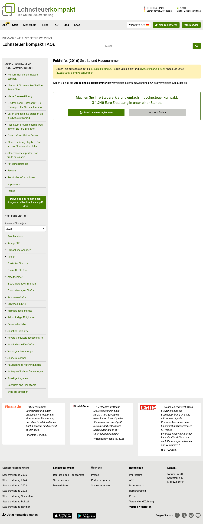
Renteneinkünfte (16, 303)
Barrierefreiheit (137, 490)
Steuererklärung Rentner (16, 506)
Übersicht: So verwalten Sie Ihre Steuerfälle (25, 87)
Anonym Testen (157, 112)
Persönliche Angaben (19, 250)
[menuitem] (139, 25)
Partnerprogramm (101, 480)
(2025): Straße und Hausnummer (74, 72)
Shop (77, 24)
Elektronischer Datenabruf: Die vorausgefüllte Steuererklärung (24, 105)
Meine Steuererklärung (20, 96)
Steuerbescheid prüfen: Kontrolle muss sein (23, 155)
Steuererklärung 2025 (153, 68)
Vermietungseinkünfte (19, 310)
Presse (11, 190)
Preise (45, 24)
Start (15, 24)
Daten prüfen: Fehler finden (22, 135)
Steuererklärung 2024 (14, 480)
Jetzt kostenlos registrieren (98, 112)
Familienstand (15, 236)
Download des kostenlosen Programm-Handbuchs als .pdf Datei (25, 202)
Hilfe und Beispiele (17, 163)
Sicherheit (29, 24)
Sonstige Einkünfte (18, 331)
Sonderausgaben (16, 358)
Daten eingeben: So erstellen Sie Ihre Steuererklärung (25, 115)
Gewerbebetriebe (16, 324)
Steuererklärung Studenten (17, 496)
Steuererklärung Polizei (15, 501)
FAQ (56, 24)
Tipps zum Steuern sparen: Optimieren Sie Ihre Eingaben (25, 126)
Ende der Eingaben (17, 391)
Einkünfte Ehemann (18, 263)
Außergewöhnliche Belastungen (25, 371)
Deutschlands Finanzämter (68, 474)
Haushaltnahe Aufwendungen (24, 364)
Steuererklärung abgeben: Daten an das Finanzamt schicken (25, 144)
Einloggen (193, 24)
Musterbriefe (60, 485)
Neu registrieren (167, 24)
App (4, 24)
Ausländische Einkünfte (20, 344)
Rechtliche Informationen (21, 177)
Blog (66, 24)
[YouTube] (198, 515)
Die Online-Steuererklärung (35, 15)
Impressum (13, 184)
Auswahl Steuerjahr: (16, 223)
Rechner (11, 170)
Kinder (11, 256)
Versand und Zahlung (141, 501)
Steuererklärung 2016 (103, 68)
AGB (131, 480)
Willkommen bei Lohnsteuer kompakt (23, 76)
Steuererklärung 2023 (14, 485)
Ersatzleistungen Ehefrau (21, 290)
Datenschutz (136, 485)
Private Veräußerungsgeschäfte (25, 337)
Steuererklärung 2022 (14, 490)
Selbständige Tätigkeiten (21, 317)
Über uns (96, 467)
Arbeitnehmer (14, 276)
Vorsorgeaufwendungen (20, 351)
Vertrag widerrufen (140, 506)
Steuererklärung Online (16, 467)
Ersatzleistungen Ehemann (22, 283)
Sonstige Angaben (17, 378)
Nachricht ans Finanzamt (21, 384)
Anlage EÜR (13, 243)
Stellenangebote (100, 485)
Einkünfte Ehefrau (17, 270)
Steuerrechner (61, 480)
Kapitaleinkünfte (16, 297)
